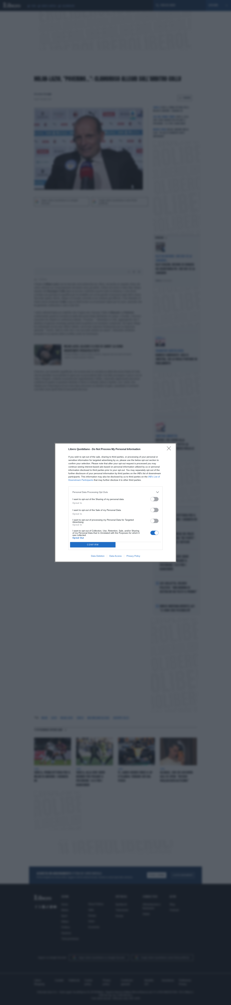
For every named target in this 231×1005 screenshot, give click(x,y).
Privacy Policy (133, 556)
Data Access (115, 556)
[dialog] (115, 502)
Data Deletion (97, 556)
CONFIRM (93, 544)
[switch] (154, 499)
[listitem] (115, 492)
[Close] (170, 449)
